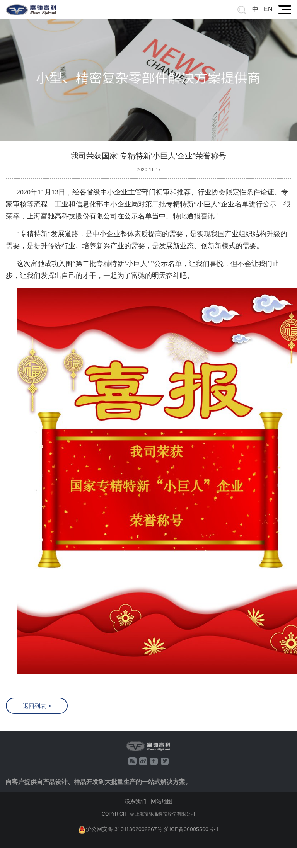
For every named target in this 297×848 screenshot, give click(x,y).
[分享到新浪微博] (143, 761)
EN (268, 9)
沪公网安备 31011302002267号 (124, 829)
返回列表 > (37, 706)
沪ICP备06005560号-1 (191, 829)
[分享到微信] (132, 761)
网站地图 (161, 801)
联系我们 (135, 801)
